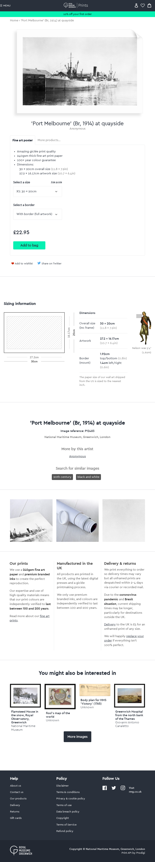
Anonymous (77, 128)
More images (77, 736)
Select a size (37, 182)
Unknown (52, 720)
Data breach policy (67, 811)
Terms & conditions (68, 792)
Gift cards (16, 818)
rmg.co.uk (135, 791)
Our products (18, 798)
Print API (127, 853)
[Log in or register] (136, 5)
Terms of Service (66, 824)
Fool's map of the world (58, 714)
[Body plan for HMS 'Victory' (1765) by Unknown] (94, 695)
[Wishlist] (143, 5)
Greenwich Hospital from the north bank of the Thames (129, 715)
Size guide (56, 182)
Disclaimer (62, 785)
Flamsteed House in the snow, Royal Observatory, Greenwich (24, 717)
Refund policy (64, 831)
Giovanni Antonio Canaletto (127, 724)
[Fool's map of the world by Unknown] (60, 696)
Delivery (110, 624)
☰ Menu (5, 5)
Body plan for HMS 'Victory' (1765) (93, 701)
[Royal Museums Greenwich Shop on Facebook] (104, 789)
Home (14, 20)
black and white (88, 476)
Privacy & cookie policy (70, 798)
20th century (62, 476)
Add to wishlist (24, 263)
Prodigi (140, 853)
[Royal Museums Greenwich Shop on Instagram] (123, 789)
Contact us (16, 792)
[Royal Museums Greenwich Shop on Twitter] (114, 789)
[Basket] (149, 5)
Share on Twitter (51, 263)
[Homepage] (76, 5)
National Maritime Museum (23, 727)
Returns (14, 811)
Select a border (24, 205)
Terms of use (64, 805)
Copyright (62, 818)
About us (15, 785)
